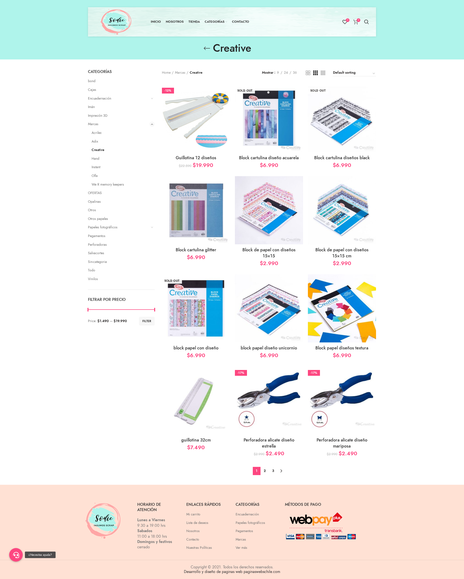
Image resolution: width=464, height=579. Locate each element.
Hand (95, 158)
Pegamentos (96, 236)
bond (91, 81)
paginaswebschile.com (262, 571)
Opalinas (94, 201)
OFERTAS (95, 193)
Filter (146, 321)
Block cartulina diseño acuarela (269, 158)
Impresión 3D (98, 115)
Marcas (93, 124)
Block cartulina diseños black (342, 158)
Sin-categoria (97, 262)
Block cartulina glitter (196, 250)
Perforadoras (97, 244)
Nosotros (193, 531)
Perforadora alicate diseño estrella (269, 443)
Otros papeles (98, 219)
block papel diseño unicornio (269, 348)
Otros (92, 210)
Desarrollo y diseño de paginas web (213, 571)
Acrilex (97, 132)
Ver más (241, 547)
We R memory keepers (108, 184)
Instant (96, 167)
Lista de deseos (197, 523)
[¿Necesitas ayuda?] (16, 555)
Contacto (192, 539)
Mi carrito (193, 514)
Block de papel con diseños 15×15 (269, 253)
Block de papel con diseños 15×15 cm (342, 253)
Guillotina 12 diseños (196, 158)
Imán (91, 107)
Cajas (92, 89)
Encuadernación (99, 98)
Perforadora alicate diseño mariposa (342, 443)
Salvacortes (96, 253)
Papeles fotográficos (102, 227)
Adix (95, 141)
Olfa (95, 176)
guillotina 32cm (196, 440)
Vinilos (93, 279)
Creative (98, 150)
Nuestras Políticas (199, 547)
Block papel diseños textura (341, 348)
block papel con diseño (196, 348)
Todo (91, 270)
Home (166, 72)
